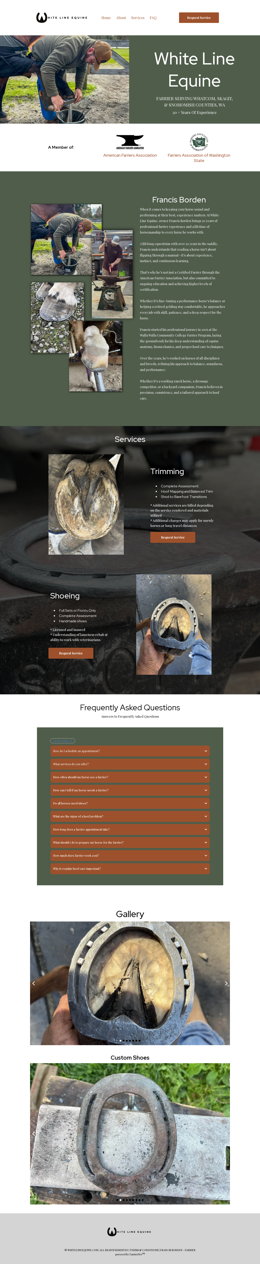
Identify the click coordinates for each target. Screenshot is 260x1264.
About (121, 17)
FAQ (153, 17)
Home (106, 17)
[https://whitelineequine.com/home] (63, 17)
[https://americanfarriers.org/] (130, 142)
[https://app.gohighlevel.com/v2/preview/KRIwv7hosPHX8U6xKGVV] (130, 1231)
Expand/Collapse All (62, 740)
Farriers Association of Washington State (199, 158)
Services (138, 17)
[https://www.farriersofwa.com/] (199, 142)
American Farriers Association (130, 155)
